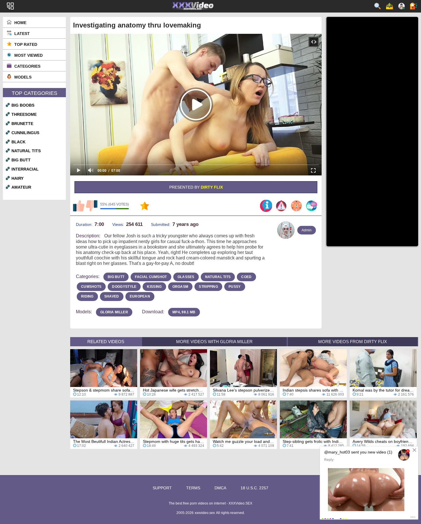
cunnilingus (25, 132)
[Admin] (285, 230)
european (140, 296)
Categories (27, 66)
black (18, 142)
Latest (22, 33)
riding (87, 296)
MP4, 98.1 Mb (184, 312)
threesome (24, 114)
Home (20, 22)
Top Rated (25, 44)
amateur (21, 187)
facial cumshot (151, 277)
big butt (21, 160)
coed (246, 277)
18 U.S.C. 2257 (254, 488)
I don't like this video (91, 206)
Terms (193, 488)
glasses (186, 277)
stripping (208, 287)
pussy (235, 287)
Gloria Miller (114, 312)
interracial (25, 169)
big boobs (22, 105)
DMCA (220, 488)
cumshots (91, 287)
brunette (22, 123)
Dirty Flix (212, 187)
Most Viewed (28, 55)
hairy (17, 178)
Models (23, 77)
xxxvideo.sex (205, 513)
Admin (307, 230)
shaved (111, 296)
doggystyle (124, 287)
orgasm (180, 287)
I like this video (78, 206)
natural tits (26, 150)
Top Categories (34, 93)
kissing (154, 287)
